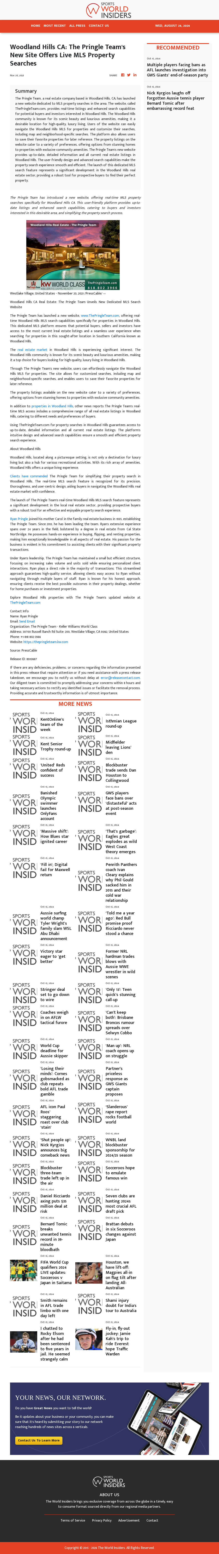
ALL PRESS (77, 26)
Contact (152, 1520)
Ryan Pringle (19, 519)
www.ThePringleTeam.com (100, 316)
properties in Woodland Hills (52, 406)
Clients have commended (29, 476)
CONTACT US (99, 26)
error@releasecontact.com (120, 678)
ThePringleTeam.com (25, 603)
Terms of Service (73, 1520)
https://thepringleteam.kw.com (46, 642)
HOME (35, 26)
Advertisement (129, 1520)
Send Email (27, 621)
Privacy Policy (101, 1520)
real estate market (32, 350)
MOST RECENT (55, 26)
